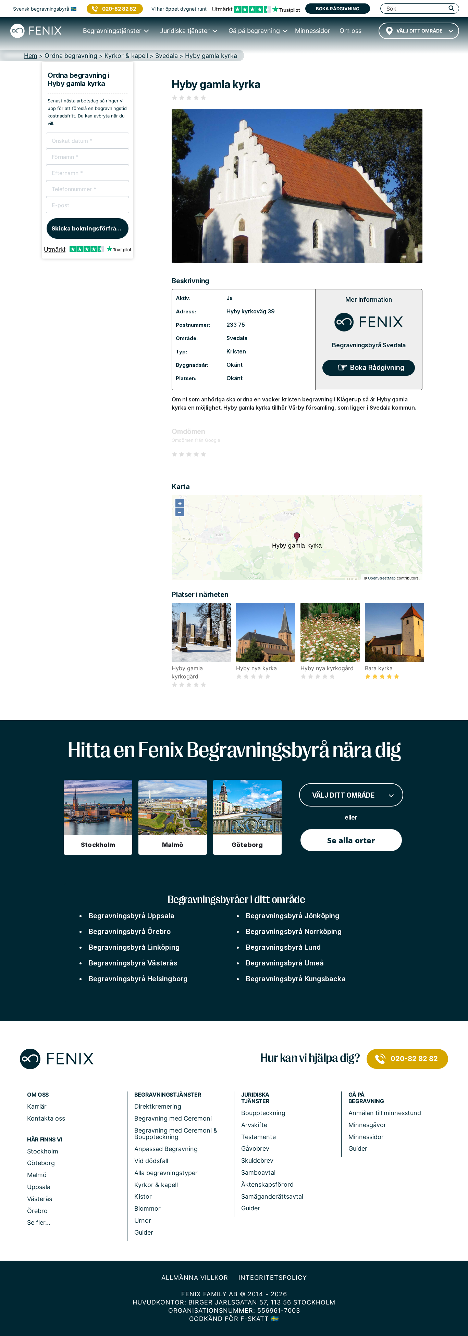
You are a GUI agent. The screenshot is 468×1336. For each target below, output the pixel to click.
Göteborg (41, 1162)
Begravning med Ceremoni (173, 1118)
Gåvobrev (255, 1148)
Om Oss (38, 1094)
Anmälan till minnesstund (384, 1112)
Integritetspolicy (272, 1277)
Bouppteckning (263, 1112)
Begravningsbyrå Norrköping (294, 931)
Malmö (37, 1174)
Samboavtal (258, 1172)
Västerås (39, 1198)
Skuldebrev (257, 1160)
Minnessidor (366, 1136)
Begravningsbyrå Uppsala (132, 916)
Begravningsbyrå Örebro (130, 931)
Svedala (236, 338)
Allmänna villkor (194, 1277)
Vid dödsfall (151, 1160)
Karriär (37, 1106)
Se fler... (38, 1222)
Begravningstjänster (167, 1094)
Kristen (236, 351)
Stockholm (42, 1151)
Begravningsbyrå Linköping (134, 947)
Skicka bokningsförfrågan (89, 228)
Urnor (142, 1220)
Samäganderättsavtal (272, 1196)
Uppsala (38, 1186)
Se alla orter (351, 840)
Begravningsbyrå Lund (283, 947)
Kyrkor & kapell (156, 1184)
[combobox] (418, 30)
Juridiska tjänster (255, 1097)
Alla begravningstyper (166, 1172)
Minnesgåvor (367, 1124)
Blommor (147, 1208)
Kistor (143, 1196)
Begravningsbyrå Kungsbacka (296, 979)
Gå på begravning (366, 1097)
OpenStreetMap (382, 578)
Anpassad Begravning (166, 1148)
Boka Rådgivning (377, 367)
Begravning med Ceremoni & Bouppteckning (176, 1134)
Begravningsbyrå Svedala (369, 345)
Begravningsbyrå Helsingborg (138, 979)
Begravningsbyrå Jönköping (293, 916)
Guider (143, 1232)
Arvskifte (254, 1124)
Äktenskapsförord (267, 1184)
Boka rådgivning (337, 8)
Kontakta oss (46, 1118)
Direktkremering (157, 1106)
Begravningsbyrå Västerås (133, 963)
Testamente (258, 1136)
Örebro (37, 1210)
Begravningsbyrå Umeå (285, 963)
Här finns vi (44, 1139)
